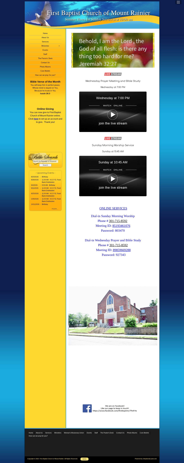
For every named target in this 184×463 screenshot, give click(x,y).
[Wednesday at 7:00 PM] (113, 131)
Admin (84, 459)
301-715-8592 (118, 221)
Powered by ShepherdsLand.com (146, 458)
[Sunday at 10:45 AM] (113, 195)
